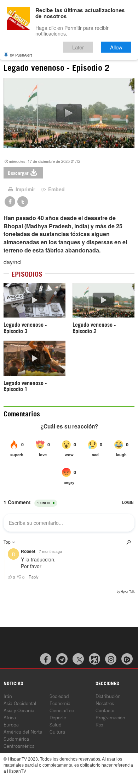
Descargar (18, 172)
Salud (56, 724)
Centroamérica (19, 745)
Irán (8, 695)
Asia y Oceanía (19, 710)
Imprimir (24, 189)
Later (78, 47)
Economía (60, 703)
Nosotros (105, 703)
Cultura (57, 731)
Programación (110, 717)
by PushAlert (21, 55)
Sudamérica (16, 738)
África (10, 717)
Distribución (108, 695)
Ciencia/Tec (62, 710)
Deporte (58, 717)
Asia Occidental (20, 703)
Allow (116, 47)
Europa (11, 724)
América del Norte (23, 731)
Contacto (105, 710)
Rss (99, 724)
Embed (56, 189)
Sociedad (59, 695)
